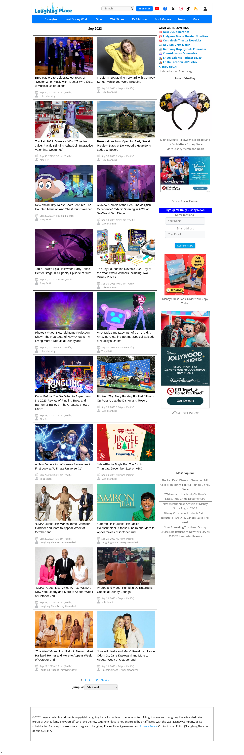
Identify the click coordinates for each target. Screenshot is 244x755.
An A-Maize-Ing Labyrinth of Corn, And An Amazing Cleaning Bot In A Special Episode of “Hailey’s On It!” (126, 337)
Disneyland (51, 19)
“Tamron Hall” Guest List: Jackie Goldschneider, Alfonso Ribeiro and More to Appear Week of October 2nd (126, 528)
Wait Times (117, 19)
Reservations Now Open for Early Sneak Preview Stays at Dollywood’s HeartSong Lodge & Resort (124, 145)
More (196, 19)
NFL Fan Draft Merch (176, 45)
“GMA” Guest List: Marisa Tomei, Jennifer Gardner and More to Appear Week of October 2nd (62, 528)
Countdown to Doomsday (180, 53)
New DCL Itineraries (176, 32)
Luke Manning (47, 96)
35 (96, 680)
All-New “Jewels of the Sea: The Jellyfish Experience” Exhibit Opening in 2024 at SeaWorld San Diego (124, 209)
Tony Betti (45, 219)
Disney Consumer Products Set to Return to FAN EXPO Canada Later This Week (185, 517)
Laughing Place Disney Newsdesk (58, 542)
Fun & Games (163, 19)
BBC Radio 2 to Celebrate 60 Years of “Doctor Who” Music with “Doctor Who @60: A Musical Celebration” (64, 82)
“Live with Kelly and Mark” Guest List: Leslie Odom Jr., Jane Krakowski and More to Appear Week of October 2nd (126, 655)
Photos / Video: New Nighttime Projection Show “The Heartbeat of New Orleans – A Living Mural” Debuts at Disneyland (62, 337)
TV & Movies (139, 19)
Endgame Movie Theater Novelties (185, 36)
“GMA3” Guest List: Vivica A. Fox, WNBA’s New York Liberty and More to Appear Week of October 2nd (64, 592)
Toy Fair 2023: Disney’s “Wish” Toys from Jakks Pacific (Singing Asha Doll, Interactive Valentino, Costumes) (64, 145)
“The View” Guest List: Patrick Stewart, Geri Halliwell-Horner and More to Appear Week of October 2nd (64, 655)
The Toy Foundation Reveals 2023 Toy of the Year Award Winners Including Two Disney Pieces (124, 273)
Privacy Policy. (149, 726)
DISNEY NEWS (168, 67)
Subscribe (144, 8)
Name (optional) (185, 215)
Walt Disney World (77, 19)
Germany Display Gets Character (184, 49)
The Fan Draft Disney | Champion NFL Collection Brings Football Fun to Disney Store (185, 484)
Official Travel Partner (185, 201)
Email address (185, 228)
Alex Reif (44, 159)
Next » (105, 680)
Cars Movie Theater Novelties (182, 40)
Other (99, 19)
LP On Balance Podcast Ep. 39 (182, 58)
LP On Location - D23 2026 (180, 62)
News (181, 19)
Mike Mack (45, 478)
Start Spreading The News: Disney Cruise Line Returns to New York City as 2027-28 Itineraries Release (185, 532)
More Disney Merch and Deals (185, 149)
